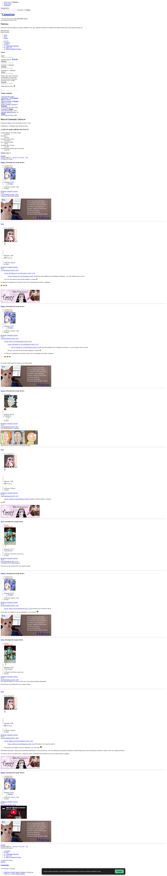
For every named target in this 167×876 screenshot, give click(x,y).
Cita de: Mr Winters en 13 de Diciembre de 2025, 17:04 (19, 273)
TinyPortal (7, 872)
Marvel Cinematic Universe (8, 104)
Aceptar (119, 871)
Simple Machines (20, 874)
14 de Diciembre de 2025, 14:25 (9, 426)
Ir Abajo (3, 157)
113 (21, 157)
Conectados (5, 865)
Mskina (11, 109)
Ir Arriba (3, 846)
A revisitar (4, 109)
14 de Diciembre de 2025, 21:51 (9, 561)
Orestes (3, 72)
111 (16, 157)
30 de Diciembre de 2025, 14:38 (9, 680)
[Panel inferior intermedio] (8, 41)
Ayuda (12, 872)
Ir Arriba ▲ (30, 872)
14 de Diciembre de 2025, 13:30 (9, 338)
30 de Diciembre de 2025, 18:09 (9, 738)
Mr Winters (14, 98)
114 (23, 157)
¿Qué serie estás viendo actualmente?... (7, 97)
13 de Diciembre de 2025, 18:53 (9, 194)
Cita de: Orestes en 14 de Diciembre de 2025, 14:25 (18, 499)
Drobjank (3, 61)
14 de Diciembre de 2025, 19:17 (9, 496)
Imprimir (3, 156)
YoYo (2, 521)
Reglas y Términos (20, 872)
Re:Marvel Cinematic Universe (9, 191)
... (12, 157)
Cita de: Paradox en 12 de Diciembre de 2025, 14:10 (22, 276)
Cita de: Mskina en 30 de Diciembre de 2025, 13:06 (18, 741)
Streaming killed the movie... (9, 112)
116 (27, 157)
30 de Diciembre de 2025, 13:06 (9, 605)
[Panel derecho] (5, 41)
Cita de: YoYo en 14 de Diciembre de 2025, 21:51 (18, 608)
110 (14, 157)
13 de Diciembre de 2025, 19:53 (9, 270)
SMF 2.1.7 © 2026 (9, 874)
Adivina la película (6, 101)
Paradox (15, 101)
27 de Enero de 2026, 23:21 (8, 805)
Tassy (2, 55)
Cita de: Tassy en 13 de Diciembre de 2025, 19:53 (18, 341)
